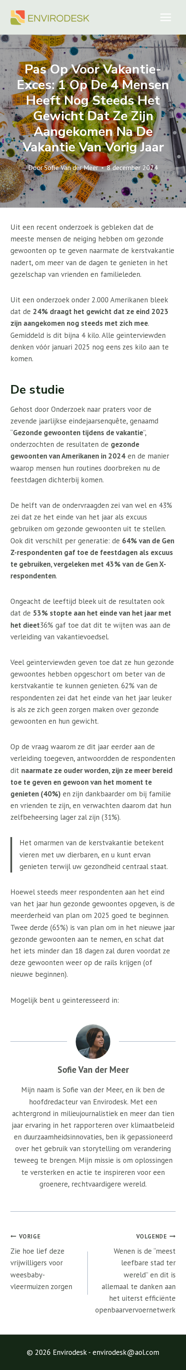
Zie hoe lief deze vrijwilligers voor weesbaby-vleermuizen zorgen (41, 1261)
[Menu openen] (165, 17)
